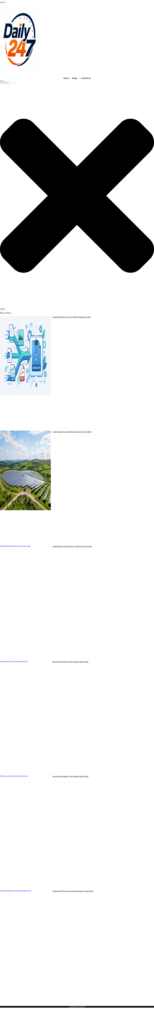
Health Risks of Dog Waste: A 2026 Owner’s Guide (72, 546)
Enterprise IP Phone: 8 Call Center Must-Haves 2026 (73, 891)
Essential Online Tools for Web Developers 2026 (71, 317)
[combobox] (8, 83)
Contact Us (86, 78)
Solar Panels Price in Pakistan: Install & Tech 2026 (72, 432)
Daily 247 (3, 2)
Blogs (74, 78)
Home (66, 78)
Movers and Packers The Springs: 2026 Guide (70, 662)
